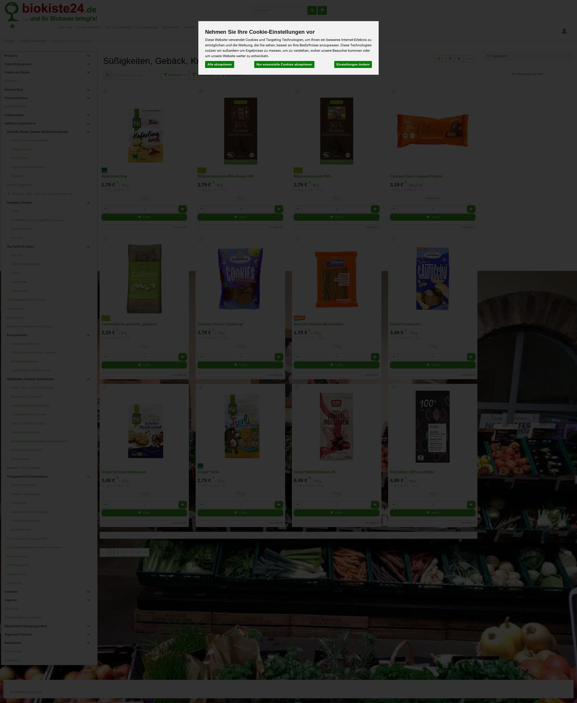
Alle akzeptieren (219, 64)
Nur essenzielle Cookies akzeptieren (284, 64)
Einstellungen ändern (353, 64)
